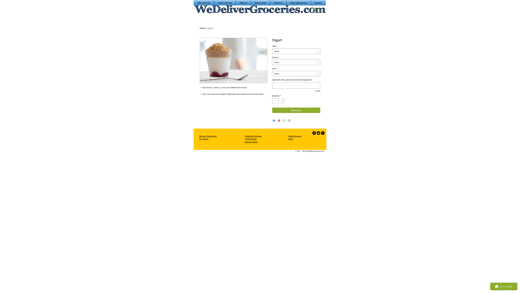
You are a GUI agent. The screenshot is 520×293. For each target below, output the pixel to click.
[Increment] (282, 100)
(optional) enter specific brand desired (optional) (291, 80)
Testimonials (251, 139)
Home (202, 28)
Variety (275, 57)
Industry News (251, 142)
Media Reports (295, 136)
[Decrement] (274, 100)
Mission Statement (208, 136)
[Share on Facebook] (274, 120)
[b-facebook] (314, 133)
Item (274, 46)
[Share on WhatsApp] (284, 120)
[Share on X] (289, 120)
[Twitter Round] (318, 133)
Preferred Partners (253, 136)
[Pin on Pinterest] (279, 120)
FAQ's (290, 139)
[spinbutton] (278, 100)
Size (274, 68)
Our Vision (203, 139)
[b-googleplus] (323, 133)
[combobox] (296, 51)
